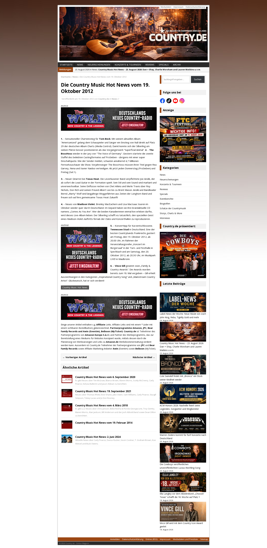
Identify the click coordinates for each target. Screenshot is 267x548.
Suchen (197, 79)
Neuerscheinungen (99, 64)
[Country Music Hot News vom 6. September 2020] (66, 381)
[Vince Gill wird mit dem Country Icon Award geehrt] (183, 511)
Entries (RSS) (151, 539)
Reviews (149, 64)
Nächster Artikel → (144, 357)
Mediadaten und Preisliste (185, 539)
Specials (164, 64)
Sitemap (204, 539)
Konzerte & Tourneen (128, 64)
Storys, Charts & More (171, 213)
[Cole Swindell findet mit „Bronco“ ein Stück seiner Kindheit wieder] (183, 364)
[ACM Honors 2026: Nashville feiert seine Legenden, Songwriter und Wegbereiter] (183, 394)
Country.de (103, 98)
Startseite (66, 64)
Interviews (165, 218)
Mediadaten (166, 7)
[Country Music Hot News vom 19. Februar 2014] (66, 426)
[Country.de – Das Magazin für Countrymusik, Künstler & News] (133, 33)
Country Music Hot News (74, 287)
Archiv (177, 64)
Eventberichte (166, 198)
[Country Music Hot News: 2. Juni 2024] (66, 440)
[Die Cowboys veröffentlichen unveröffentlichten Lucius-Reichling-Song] (183, 453)
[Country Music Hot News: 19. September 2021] (66, 395)
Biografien (165, 203)
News (80, 64)
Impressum (178, 7)
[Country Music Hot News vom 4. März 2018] (66, 409)
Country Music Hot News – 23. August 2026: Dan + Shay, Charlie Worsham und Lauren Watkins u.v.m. (182, 347)
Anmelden (115, 539)
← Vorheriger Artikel (75, 357)
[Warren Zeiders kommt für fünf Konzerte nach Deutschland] (183, 423)
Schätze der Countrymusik (173, 208)
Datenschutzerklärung (195, 7)
